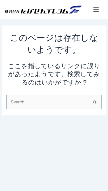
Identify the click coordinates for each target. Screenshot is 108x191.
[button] (96, 9)
